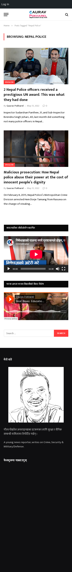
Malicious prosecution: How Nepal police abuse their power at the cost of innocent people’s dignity (36, 177)
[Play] (9, 269)
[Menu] (6, 14)
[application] (36, 254)
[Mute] (57, 269)
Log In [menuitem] (5, 4)
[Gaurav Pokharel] (38, 15)
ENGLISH (9, 82)
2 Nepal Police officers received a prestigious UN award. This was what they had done (34, 95)
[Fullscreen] (63, 269)
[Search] (66, 14)
